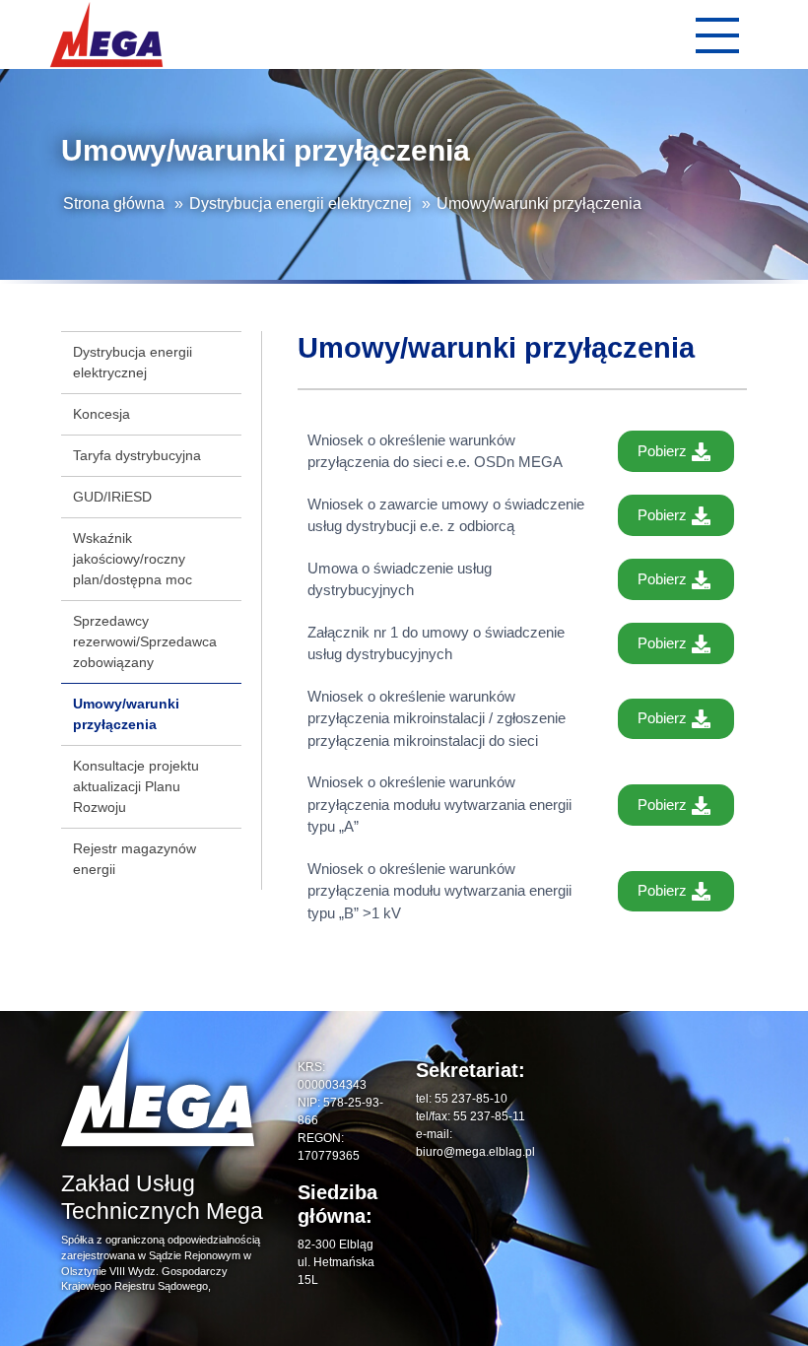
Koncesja (101, 414)
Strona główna (114, 203)
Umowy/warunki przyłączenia (126, 714)
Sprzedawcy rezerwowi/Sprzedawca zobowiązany (145, 641)
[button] (717, 34)
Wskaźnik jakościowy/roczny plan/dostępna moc (132, 558)
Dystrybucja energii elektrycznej (300, 203)
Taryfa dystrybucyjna (137, 455)
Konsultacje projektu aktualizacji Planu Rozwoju (136, 786)
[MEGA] (106, 35)
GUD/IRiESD (112, 497)
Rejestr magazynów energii (134, 859)
